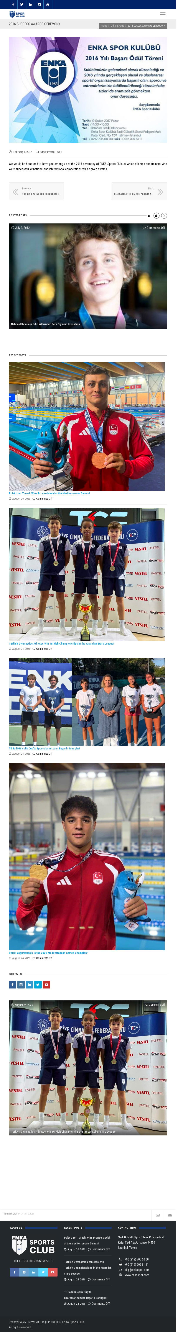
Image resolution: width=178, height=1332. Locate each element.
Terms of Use (36, 1322)
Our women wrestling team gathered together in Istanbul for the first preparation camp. (63, 337)
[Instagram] (21, 984)
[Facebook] (12, 984)
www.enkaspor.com (137, 1275)
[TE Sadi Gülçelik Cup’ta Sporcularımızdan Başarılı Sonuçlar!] (87, 702)
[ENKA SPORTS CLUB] (17, 14)
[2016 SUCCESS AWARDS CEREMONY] (88, 90)
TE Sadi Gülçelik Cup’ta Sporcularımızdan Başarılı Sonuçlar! (44, 748)
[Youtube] (46, 984)
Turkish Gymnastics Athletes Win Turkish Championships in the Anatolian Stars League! (61, 643)
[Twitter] (38, 984)
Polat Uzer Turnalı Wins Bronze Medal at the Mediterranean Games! (49, 493)
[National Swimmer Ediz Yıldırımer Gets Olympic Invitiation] (88, 276)
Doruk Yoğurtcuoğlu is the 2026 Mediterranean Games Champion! (48, 952)
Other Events (47, 151)
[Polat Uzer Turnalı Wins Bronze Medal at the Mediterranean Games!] (87, 426)
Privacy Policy (17, 1322)
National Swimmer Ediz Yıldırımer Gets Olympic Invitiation (45, 324)
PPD (49, 1322)
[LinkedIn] (29, 984)
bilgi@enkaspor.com (137, 1270)
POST (59, 151)
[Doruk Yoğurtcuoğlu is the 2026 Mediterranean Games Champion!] (87, 856)
